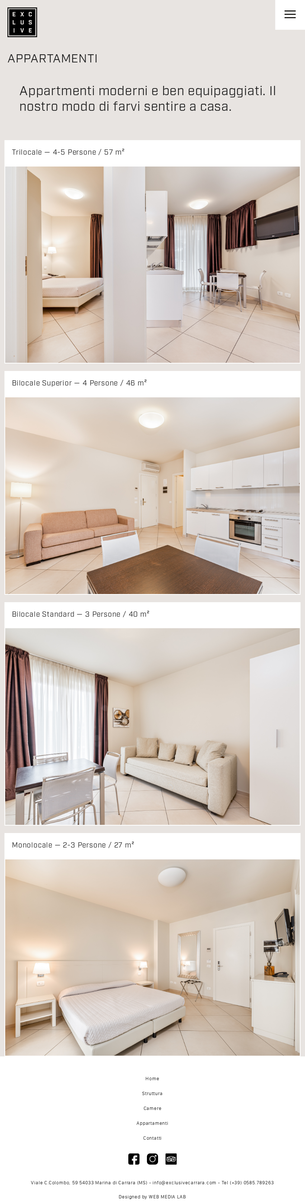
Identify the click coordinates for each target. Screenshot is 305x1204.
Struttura (152, 1093)
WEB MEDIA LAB (167, 1197)
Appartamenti (152, 1123)
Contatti (152, 1138)
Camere (153, 1108)
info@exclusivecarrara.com (184, 1182)
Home (152, 1078)
